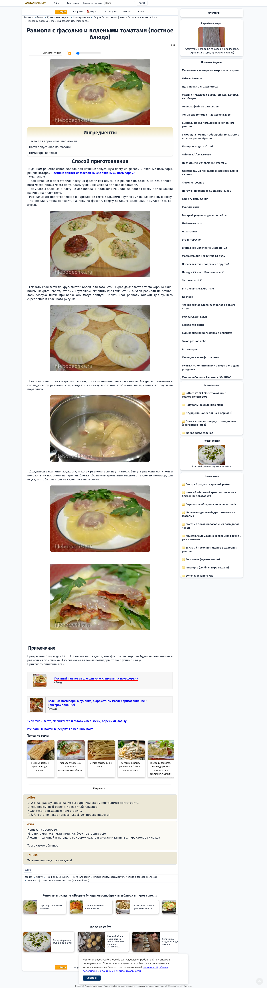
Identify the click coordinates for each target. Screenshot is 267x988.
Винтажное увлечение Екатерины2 (204, 247)
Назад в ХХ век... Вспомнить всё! (203, 272)
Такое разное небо (194, 341)
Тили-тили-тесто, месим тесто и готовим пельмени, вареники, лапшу (77, 721)
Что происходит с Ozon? (197, 146)
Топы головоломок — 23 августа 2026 (206, 114)
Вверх (28, 870)
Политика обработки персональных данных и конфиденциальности (135, 986)
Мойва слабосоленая (199, 433)
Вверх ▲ (188, 986)
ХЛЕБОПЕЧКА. (35, 3)
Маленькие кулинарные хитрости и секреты (210, 70)
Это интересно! (191, 239)
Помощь (79, 986)
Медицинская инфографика (200, 357)
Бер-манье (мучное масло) (202, 559)
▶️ (69, 53)
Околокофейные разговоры (200, 106)
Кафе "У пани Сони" (195, 199)
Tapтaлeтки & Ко (192, 280)
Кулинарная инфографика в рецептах (207, 333)
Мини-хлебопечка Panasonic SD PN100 (206, 377)
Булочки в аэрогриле (92, 3)
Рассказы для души (194, 316)
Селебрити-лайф (193, 324)
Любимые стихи (192, 223)
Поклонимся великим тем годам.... (204, 162)
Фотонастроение (193, 182)
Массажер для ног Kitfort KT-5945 (203, 256)
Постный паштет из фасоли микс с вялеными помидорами (93, 173)
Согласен (91, 977)
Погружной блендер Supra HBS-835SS (206, 190)
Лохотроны (189, 231)
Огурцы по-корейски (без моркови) (208, 413)
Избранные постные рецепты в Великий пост (60, 729)
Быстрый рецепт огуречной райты (204, 215)
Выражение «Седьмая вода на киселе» (210, 504)
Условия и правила (93, 986)
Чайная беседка (192, 78)
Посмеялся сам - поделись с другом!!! (206, 264)
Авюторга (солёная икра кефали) (207, 567)
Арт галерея (189, 349)
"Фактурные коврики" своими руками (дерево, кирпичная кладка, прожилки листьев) (212, 51)
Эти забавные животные (198, 288)
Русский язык (190, 207)
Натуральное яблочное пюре (204, 405)
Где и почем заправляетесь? (200, 86)
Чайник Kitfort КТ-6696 (196, 154)
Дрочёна (187, 296)
